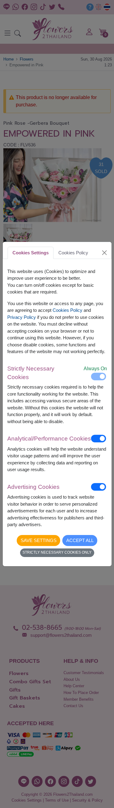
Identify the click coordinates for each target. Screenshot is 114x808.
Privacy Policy (21, 317)
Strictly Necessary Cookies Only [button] (57, 552)
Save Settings (39, 540)
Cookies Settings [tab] (30, 252)
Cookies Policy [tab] (73, 252)
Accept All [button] (80, 540)
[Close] (104, 252)
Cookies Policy (67, 310)
